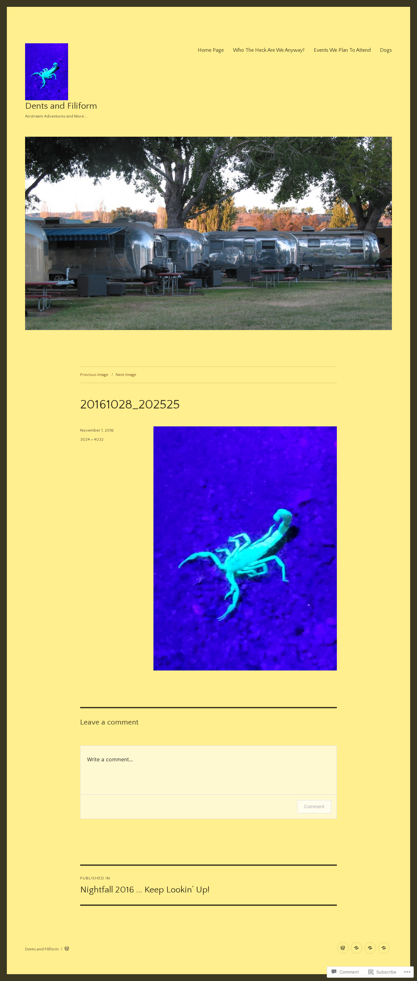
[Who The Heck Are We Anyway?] (356, 948)
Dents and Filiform (61, 106)
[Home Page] (343, 948)
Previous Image (94, 374)
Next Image (126, 374)
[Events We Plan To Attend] (370, 948)
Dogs (386, 50)
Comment (314, 806)
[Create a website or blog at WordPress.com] (67, 949)
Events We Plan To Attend (342, 50)
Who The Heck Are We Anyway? (269, 50)
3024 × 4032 (92, 439)
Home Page (211, 50)
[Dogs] (384, 948)
